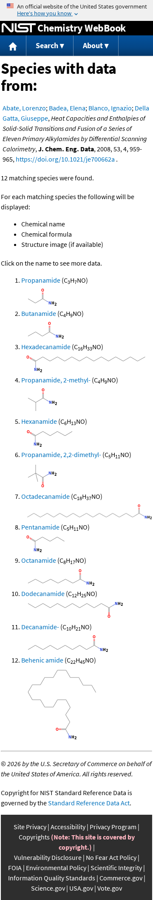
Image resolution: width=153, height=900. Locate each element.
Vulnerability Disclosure (48, 857)
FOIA (15, 867)
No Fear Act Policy (111, 857)
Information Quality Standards (51, 878)
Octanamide (38, 560)
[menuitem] (13, 45)
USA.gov (81, 888)
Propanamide (40, 280)
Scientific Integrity (116, 867)
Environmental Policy (56, 867)
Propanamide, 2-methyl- (56, 380)
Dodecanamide (43, 593)
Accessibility (68, 826)
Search (47, 45)
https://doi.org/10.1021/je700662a (65, 159)
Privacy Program (113, 826)
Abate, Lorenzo (24, 108)
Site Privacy (30, 826)
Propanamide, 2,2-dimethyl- (61, 454)
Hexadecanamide (46, 346)
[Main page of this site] (13, 45)
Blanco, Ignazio (110, 108)
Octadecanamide (45, 496)
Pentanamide (40, 527)
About (93, 45)
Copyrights (34, 837)
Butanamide (38, 313)
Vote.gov (109, 888)
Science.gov (48, 888)
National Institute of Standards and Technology (19, 28)
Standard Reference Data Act (89, 803)
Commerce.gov (120, 878)
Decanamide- (40, 626)
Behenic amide (42, 660)
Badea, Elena (67, 108)
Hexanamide (39, 421)
